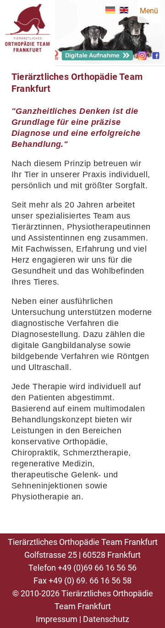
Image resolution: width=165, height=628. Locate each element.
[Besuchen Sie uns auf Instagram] (142, 58)
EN (124, 10)
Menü (149, 10)
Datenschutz (106, 619)
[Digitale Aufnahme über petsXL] (91, 58)
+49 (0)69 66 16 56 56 (97, 567)
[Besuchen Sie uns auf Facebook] (155, 58)
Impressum (56, 619)
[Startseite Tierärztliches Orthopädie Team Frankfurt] (27, 63)
